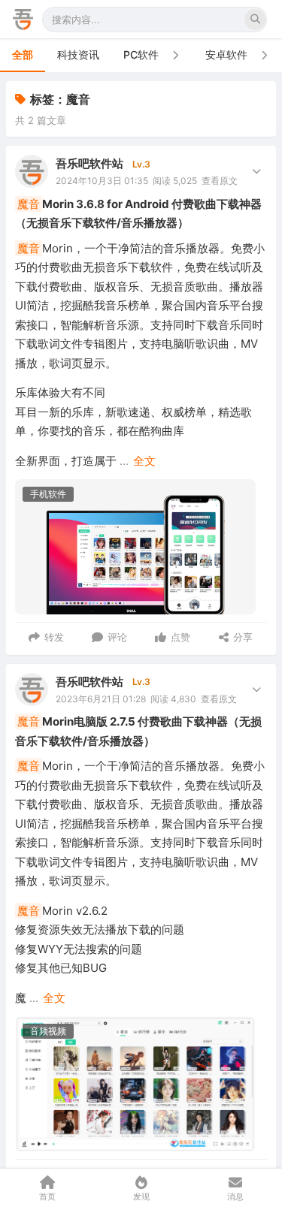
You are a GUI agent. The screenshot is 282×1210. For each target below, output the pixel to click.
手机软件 (48, 493)
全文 (144, 461)
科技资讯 (78, 54)
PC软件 (141, 54)
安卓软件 (226, 54)
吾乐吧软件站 (89, 163)
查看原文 (220, 180)
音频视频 (48, 1030)
